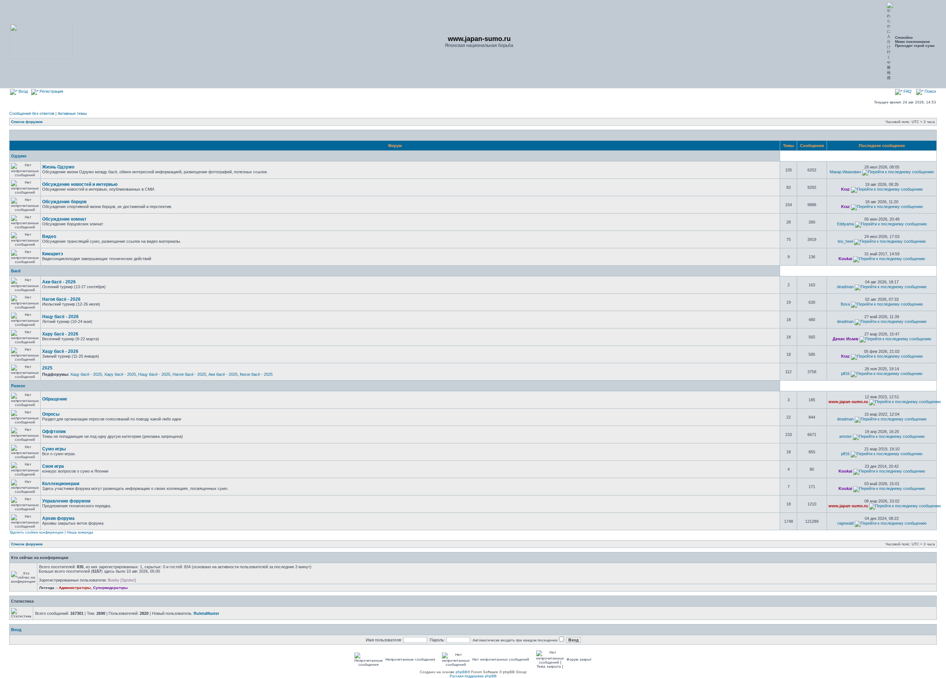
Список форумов (26, 122)
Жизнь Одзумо (58, 167)
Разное (18, 386)
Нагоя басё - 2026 (61, 299)
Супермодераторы (110, 588)
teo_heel (845, 241)
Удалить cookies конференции (37, 532)
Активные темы (72, 113)
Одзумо (19, 156)
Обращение (54, 399)
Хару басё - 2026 (60, 334)
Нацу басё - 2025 (154, 374)
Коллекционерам (60, 483)
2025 (47, 368)
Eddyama (845, 224)
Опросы (50, 414)
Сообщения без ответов (31, 113)
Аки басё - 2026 (59, 282)
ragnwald (845, 523)
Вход (22, 91)
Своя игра (53, 466)
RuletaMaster (206, 613)
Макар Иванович (845, 172)
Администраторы (75, 588)
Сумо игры (54, 449)
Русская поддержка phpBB (473, 676)
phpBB (461, 672)
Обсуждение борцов (64, 201)
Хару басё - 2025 (120, 374)
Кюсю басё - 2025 (256, 374)
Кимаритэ (52, 253)
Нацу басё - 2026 (60, 316)
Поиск (929, 91)
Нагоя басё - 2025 (189, 374)
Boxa (845, 304)
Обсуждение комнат (64, 219)
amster (845, 436)
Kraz (845, 189)
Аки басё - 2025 (223, 374)
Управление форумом (66, 501)
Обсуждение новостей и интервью (80, 184)
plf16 (845, 373)
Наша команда (80, 532)
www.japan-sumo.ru (848, 401)
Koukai (845, 258)
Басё (16, 271)
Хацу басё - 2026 (60, 351)
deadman (845, 287)
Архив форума (58, 518)
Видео (49, 236)
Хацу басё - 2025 (86, 374)
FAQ (907, 91)
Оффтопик (54, 431)
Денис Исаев (845, 339)
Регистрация (50, 91)
